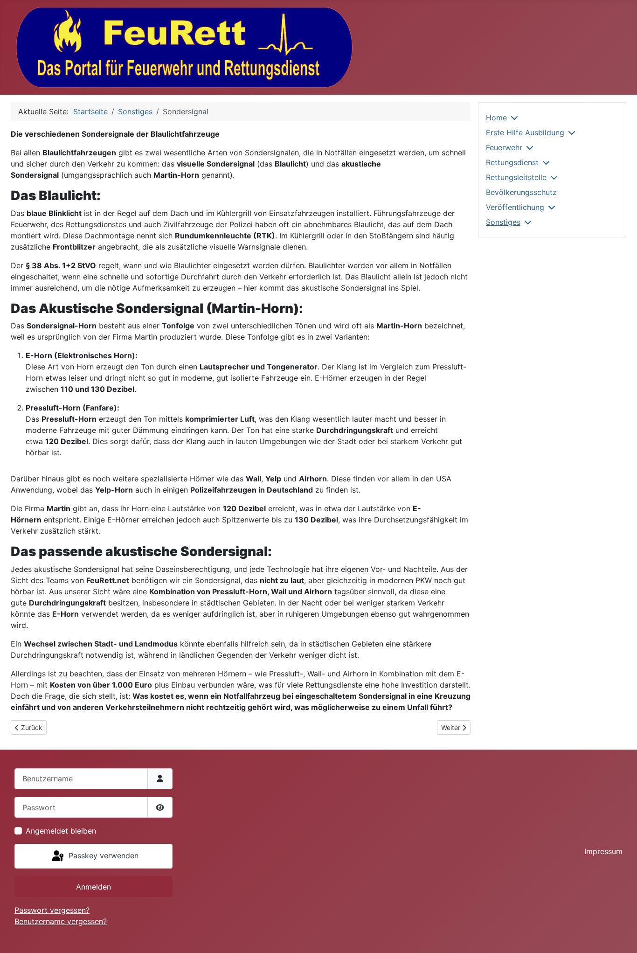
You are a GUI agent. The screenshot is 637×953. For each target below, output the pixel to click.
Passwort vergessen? (52, 910)
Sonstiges (503, 222)
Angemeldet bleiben (61, 830)
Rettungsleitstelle (516, 177)
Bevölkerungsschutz (521, 192)
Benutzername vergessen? (60, 921)
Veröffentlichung (515, 207)
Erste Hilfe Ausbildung (525, 132)
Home (496, 117)
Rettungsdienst (512, 162)
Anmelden (93, 886)
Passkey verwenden (102, 855)
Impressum (603, 851)
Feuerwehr (504, 147)
